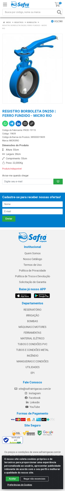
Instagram (34, 393)
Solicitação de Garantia (32, 282)
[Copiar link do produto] (32, 123)
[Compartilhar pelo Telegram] (12, 123)
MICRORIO (14, 140)
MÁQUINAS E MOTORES (32, 326)
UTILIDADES (33, 367)
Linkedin (34, 402)
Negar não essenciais (34, 479)
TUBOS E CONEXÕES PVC (32, 344)
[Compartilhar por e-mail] (25, 123)
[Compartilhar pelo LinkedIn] (18, 123)
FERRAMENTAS (32, 332)
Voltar (58, 21)
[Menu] (5, 4)
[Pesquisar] (59, 12)
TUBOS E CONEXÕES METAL (32, 349)
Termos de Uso (33, 264)
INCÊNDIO (32, 355)
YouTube (34, 406)
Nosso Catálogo (32, 259)
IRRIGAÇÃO (32, 315)
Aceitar (12, 479)
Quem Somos (32, 253)
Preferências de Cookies (19, 485)
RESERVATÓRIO (32, 309)
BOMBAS (32, 321)
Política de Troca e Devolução (32, 276)
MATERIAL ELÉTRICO (32, 338)
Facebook (34, 397)
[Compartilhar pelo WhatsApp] (5, 123)
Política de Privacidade (32, 270)
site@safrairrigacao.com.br (34, 388)
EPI (32, 372)
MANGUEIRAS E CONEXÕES (33, 361)
